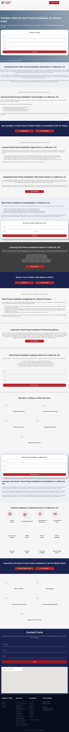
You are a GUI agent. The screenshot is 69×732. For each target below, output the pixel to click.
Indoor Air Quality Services (22, 725)
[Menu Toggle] (67, 3)
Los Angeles (32, 705)
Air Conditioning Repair (21, 708)
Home (2, 60)
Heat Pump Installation (21, 720)
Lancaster (31, 710)
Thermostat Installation (21, 723)
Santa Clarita (32, 708)
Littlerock (5, 60)
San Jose (31, 702)
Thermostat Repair (20, 721)
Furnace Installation (20, 716)
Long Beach (32, 707)
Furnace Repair (19, 715)
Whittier (31, 716)
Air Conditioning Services (27, 521)
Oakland (31, 703)
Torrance (31, 715)
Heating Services (19, 713)
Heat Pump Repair (20, 718)
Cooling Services (19, 702)
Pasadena (31, 713)
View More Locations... (34, 719)
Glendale (31, 711)
